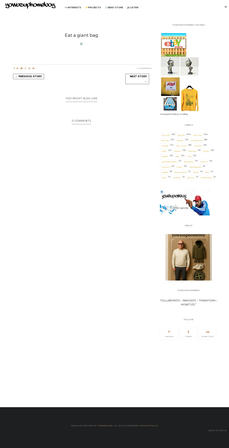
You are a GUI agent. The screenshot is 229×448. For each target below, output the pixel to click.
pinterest (169, 337)
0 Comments (144, 68)
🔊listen (132, 7)
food (164, 151)
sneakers (188, 162)
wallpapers (180, 172)
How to (204, 162)
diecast (190, 178)
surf (164, 178)
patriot (177, 178)
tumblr (188, 337)
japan (206, 151)
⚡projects (93, 7)
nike (177, 156)
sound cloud (207, 337)
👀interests (73, 7)
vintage (198, 146)
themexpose (105, 425)
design (180, 141)
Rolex (196, 172)
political (197, 135)
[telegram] (21, 68)
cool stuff (181, 146)
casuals (166, 167)
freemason (206, 178)
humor (165, 146)
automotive (197, 141)
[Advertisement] (188, 370)
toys (189, 156)
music (179, 167)
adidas (165, 156)
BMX (207, 172)
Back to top (216, 430)
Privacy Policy (149, 425)
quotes (181, 135)
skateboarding (169, 162)
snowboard (195, 167)
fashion (192, 151)
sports (177, 151)
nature (165, 141)
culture (166, 135)
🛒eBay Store (114, 7)
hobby (165, 172)
